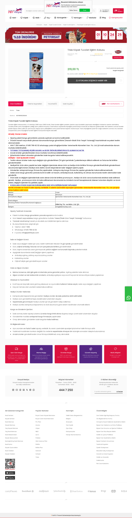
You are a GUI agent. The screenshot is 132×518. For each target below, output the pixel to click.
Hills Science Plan (41, 441)
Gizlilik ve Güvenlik (102, 457)
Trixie (17, 110)
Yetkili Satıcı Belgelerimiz (74, 415)
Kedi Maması (9, 422)
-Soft (53, 515)
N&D (37, 431)
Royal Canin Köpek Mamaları (45, 415)
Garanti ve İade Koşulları (104, 454)
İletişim (68, 419)
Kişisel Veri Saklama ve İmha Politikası (109, 425)
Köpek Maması (10, 425)
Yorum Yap (108, 54)
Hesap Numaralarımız (73, 435)
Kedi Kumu (8, 444)
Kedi (14, 18)
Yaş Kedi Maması (11, 431)
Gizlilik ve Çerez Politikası (104, 435)
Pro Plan (38, 422)
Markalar (92, 18)
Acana (38, 425)
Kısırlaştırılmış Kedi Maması (14, 441)
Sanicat (38, 451)
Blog (104, 18)
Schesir (38, 454)
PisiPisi (38, 444)
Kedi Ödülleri (9, 451)
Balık (37, 18)
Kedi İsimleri (9, 415)
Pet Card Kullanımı (113, 104)
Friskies (38, 438)
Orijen (38, 428)
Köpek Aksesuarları (11, 438)
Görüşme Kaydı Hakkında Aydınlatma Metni (110, 422)
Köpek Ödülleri (10, 454)
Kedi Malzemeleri (11, 435)
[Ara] (93, 10)
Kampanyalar (117, 18)
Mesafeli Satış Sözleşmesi (105, 451)
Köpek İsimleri (9, 419)
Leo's (37, 435)
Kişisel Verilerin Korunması (105, 441)
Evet (84, 10)
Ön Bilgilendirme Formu (104, 419)
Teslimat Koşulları (102, 444)
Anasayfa (69, 422)
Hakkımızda (100, 460)
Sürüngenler (62, 18)
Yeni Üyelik (69, 425)
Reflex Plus (39, 448)
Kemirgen (78, 18)
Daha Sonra (73, 10)
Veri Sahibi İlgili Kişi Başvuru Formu (107, 415)
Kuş (48, 18)
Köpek (25, 18)
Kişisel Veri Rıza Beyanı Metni (106, 431)
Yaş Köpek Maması (11, 428)
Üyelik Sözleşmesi (102, 448)
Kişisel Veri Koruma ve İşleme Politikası (109, 428)
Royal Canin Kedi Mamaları (45, 419)
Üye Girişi (69, 428)
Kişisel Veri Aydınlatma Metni (106, 438)
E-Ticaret (59, 515)
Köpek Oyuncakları (11, 448)
